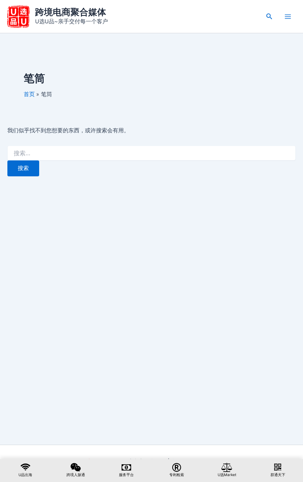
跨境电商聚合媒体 (70, 12)
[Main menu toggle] (288, 16)
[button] (269, 16)
